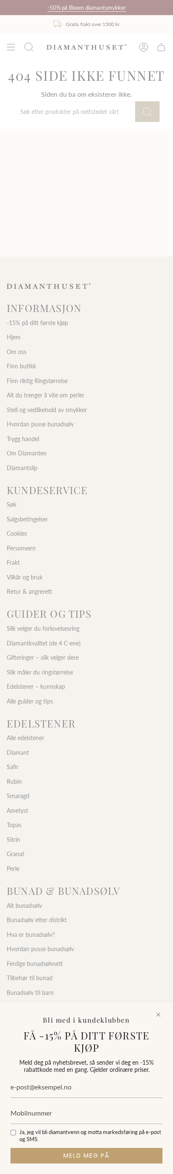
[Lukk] (158, 1014)
